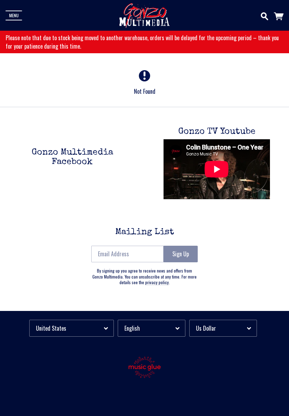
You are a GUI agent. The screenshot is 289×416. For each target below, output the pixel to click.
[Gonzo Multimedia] (144, 15)
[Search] (264, 15)
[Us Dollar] (223, 328)
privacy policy (157, 282)
